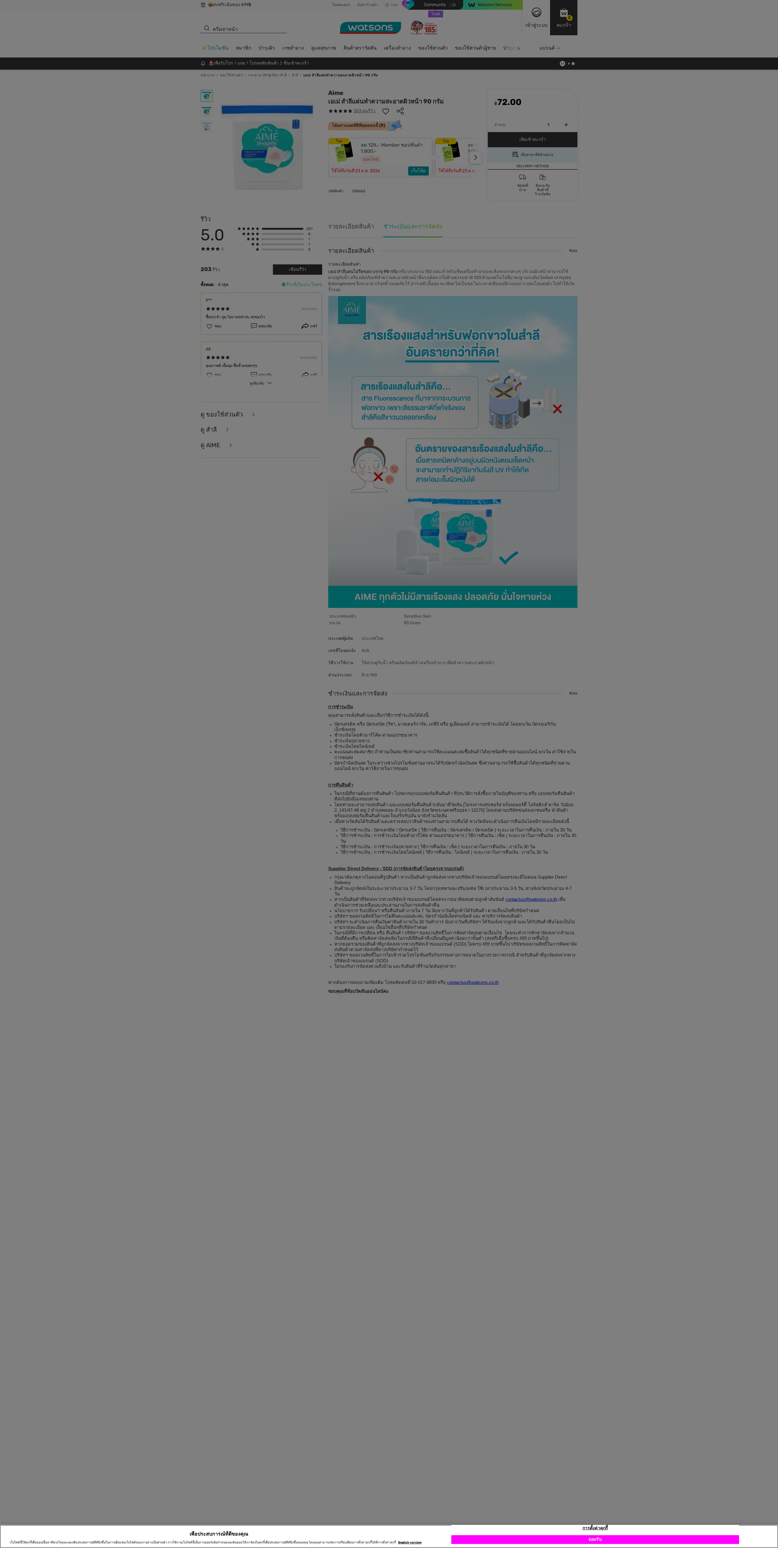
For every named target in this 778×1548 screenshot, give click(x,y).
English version (410, 1542)
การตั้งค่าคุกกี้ (595, 1528)
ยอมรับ (595, 1539)
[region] (389, 1536)
